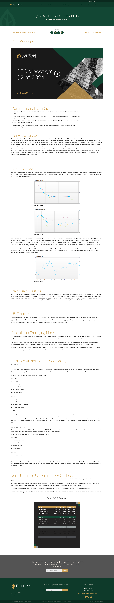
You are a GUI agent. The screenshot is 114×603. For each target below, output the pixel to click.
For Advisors (91, 4)
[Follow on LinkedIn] (88, 597)
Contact (103, 4)
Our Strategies (66, 4)
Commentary (56, 19)
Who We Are (49, 4)
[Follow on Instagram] (91, 597)
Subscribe (64, 570)
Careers (97, 4)
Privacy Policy (28, 601)
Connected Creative (99, 601)
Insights (83, 4)
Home (42, 4)
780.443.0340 (89, 587)
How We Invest (58, 4)
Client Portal (92, 1)
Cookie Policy (21, 601)
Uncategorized (64, 19)
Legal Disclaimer (14, 601)
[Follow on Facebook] (86, 597)
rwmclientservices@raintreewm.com (88, 593)
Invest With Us (76, 4)
